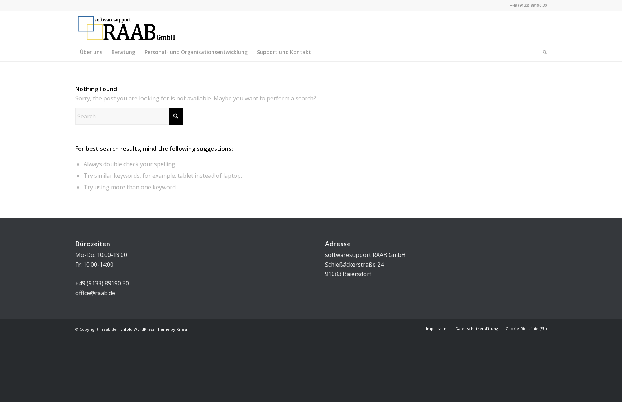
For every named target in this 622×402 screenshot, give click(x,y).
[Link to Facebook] (519, 27)
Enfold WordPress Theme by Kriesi (153, 329)
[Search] (542, 52)
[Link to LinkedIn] (541, 27)
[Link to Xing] (509, 27)
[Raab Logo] (126, 27)
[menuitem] (91, 52)
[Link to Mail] (530, 27)
